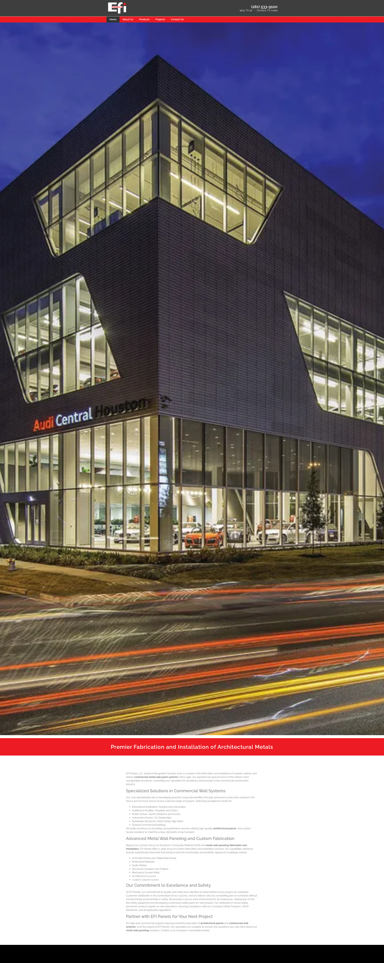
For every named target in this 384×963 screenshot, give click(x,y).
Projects (160, 19)
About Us (128, 19)
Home (113, 19)
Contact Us (177, 19)
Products (144, 19)
